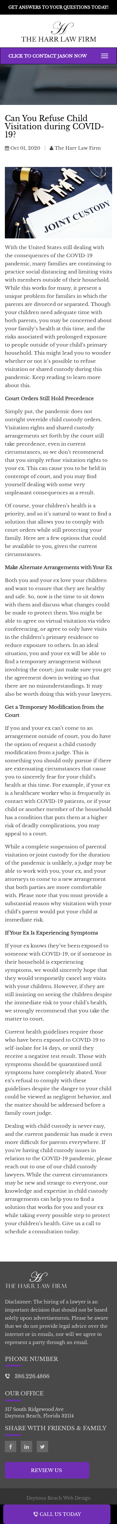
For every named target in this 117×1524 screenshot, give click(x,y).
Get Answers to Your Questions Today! (58, 7)
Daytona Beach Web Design (58, 1498)
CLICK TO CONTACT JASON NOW (47, 56)
